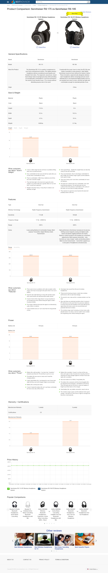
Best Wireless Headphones (23, 547)
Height (10, 128)
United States (92, 569)
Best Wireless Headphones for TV (43, 548)
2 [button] (47, 523)
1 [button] (44, 523)
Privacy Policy (44, 559)
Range (10, 247)
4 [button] (51, 523)
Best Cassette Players (82, 547)
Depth (20, 128)
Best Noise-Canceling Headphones (62, 548)
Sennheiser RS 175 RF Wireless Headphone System (23, 489)
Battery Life (11, 330)
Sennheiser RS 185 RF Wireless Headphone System (53, 489)
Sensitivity (17, 247)
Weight (26, 128)
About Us (10, 559)
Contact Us (27, 559)
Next (90, 509)
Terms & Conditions (62, 559)
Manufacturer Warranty (14, 417)
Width (15, 128)
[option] (21, 511)
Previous (8, 509)
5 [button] (54, 523)
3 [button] (49, 523)
